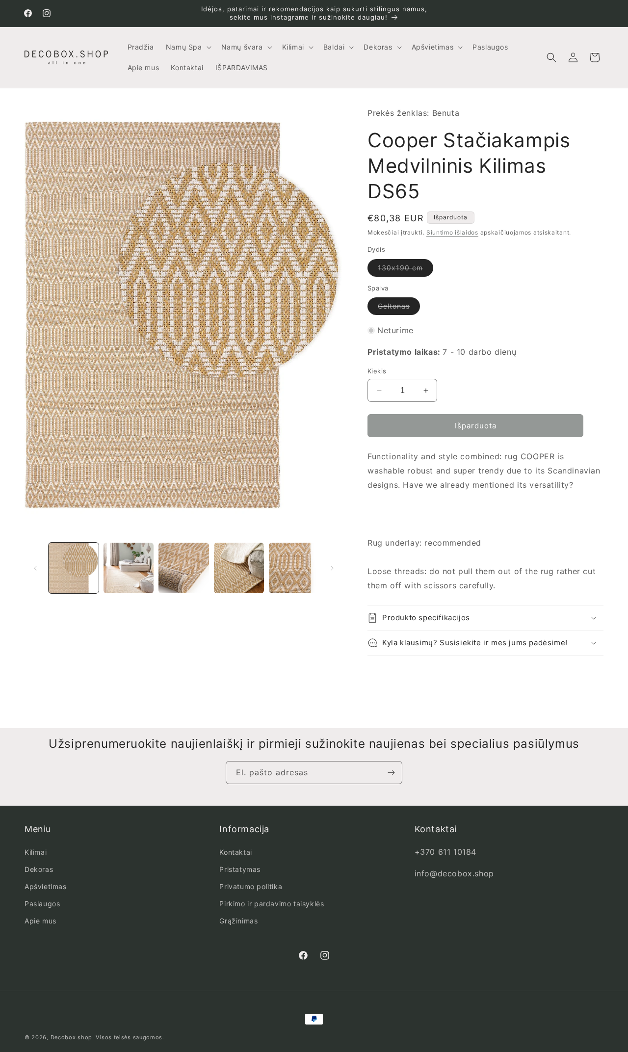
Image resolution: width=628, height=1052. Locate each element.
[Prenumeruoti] (391, 772)
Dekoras (39, 869)
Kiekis (376, 371)
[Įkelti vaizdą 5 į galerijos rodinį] (294, 568)
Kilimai (36, 852)
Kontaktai (235, 852)
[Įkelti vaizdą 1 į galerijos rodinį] (74, 568)
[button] (187, 47)
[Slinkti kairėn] (35, 568)
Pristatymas (240, 869)
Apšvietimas (46, 886)
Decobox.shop (71, 1037)
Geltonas (399, 308)
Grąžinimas (238, 921)
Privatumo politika (250, 886)
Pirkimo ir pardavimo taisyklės (271, 903)
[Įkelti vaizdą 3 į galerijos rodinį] (183, 568)
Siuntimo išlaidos (452, 232)
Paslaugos (42, 903)
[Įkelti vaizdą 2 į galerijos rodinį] (129, 568)
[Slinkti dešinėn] (332, 568)
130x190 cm (405, 270)
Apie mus (40, 921)
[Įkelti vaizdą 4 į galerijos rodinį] (239, 568)
